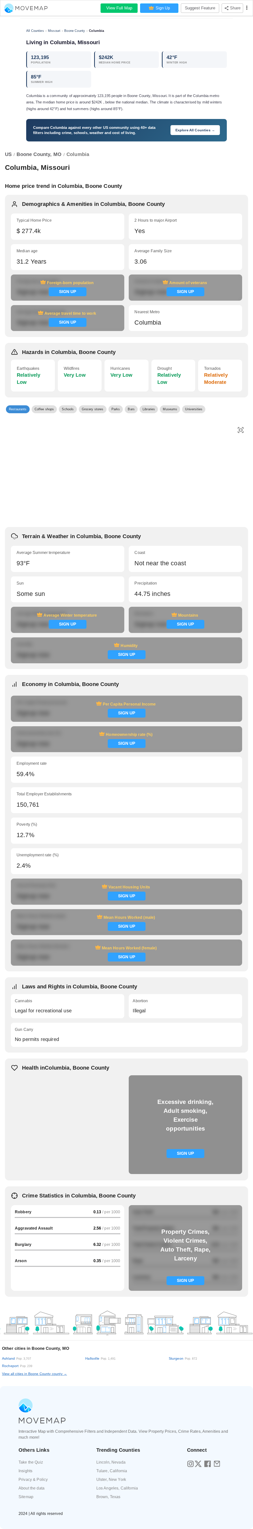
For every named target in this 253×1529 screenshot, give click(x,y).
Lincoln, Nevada (111, 1462)
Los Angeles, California (117, 1488)
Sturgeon (183, 1358)
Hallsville (100, 1358)
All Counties (35, 31)
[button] (18, 409)
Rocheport (17, 1366)
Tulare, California (111, 1471)
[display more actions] (247, 8)
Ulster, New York (111, 1479)
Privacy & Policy (33, 1479)
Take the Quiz (31, 1462)
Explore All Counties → (195, 130)
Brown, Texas (108, 1497)
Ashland (16, 1358)
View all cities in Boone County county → (34, 1374)
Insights (25, 1471)
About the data (31, 1488)
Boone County (74, 31)
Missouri (54, 31)
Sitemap (26, 1497)
